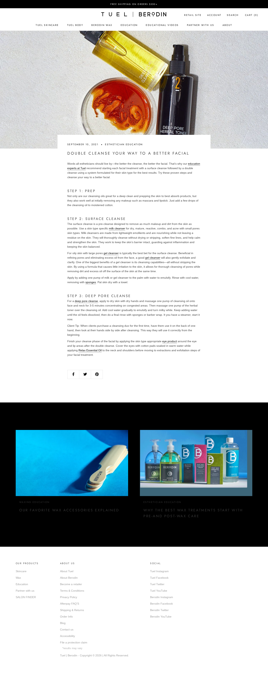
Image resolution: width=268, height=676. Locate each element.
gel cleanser (111, 253)
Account (214, 15)
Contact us (66, 629)
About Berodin (69, 577)
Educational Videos (162, 25)
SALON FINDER (26, 597)
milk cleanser (117, 228)
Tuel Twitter (157, 584)
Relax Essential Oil (90, 350)
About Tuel (66, 571)
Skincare (21, 571)
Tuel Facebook (159, 577)
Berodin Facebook (161, 603)
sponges (90, 282)
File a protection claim (73, 642)
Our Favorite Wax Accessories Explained (69, 510)
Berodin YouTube (160, 616)
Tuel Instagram (159, 571)
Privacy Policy (68, 597)
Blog (63, 623)
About (227, 25)
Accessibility (67, 636)
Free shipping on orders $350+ (134, 4)
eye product (169, 341)
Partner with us (25, 590)
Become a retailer (71, 584)
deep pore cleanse (86, 301)
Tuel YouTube (158, 590)
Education (129, 25)
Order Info (66, 616)
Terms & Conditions (72, 590)
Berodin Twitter (159, 610)
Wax (18, 577)
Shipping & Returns (72, 610)
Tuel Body (75, 25)
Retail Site (192, 15)
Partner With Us (200, 25)
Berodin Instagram (161, 597)
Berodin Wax (101, 25)
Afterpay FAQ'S (69, 603)
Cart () (251, 15)
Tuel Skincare (47, 25)
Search (233, 15)
